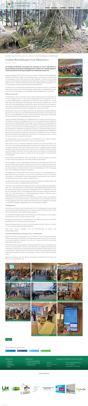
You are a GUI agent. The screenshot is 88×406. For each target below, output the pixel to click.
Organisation (54, 7)
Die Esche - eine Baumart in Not (33, 363)
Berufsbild (62, 7)
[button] (10, 351)
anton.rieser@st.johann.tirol (75, 362)
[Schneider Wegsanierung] (43, 389)
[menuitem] (48, 7)
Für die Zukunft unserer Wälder (33, 361)
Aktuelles (47, 7)
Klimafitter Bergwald (31, 364)
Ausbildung (71, 7)
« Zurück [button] (9, 339)
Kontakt (78, 7)
